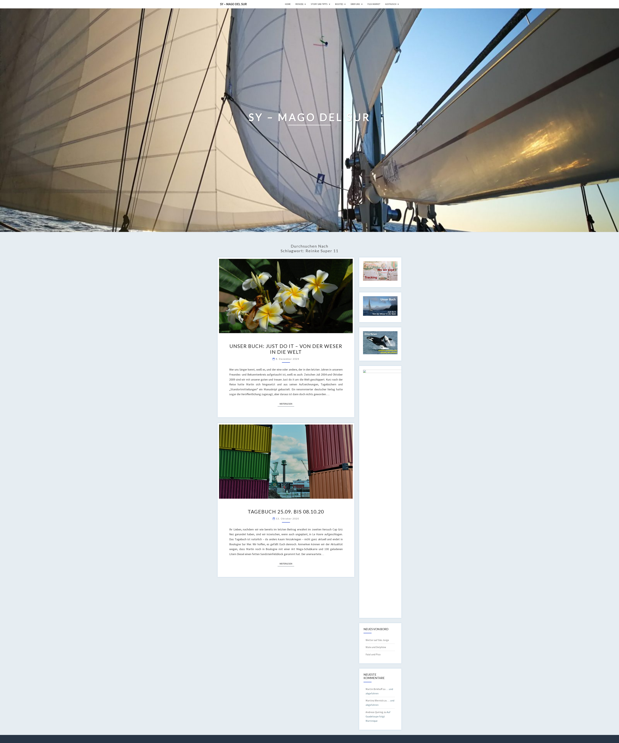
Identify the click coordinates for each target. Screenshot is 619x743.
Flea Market (374, 4)
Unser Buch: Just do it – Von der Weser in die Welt (286, 349)
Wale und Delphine (376, 647)
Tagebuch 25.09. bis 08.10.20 (286, 511)
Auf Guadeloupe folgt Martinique (378, 716)
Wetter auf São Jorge (377, 640)
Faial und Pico (373, 654)
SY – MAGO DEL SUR (233, 4)
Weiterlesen (287, 403)
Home (288, 4)
